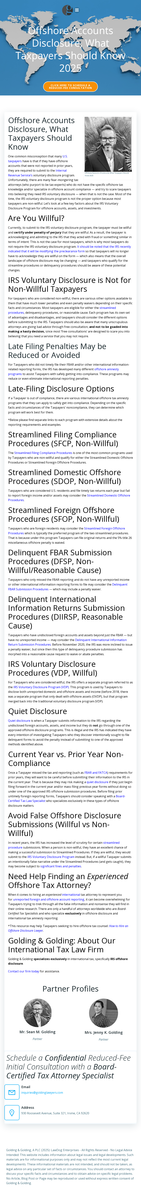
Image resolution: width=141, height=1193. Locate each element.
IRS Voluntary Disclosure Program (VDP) (41, 687)
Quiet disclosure (19, 721)
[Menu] (77, 10)
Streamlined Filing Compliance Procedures (43, 453)
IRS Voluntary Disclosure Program (50, 857)
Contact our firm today (23, 971)
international (71, 895)
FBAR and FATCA (95, 773)
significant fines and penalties (60, 866)
